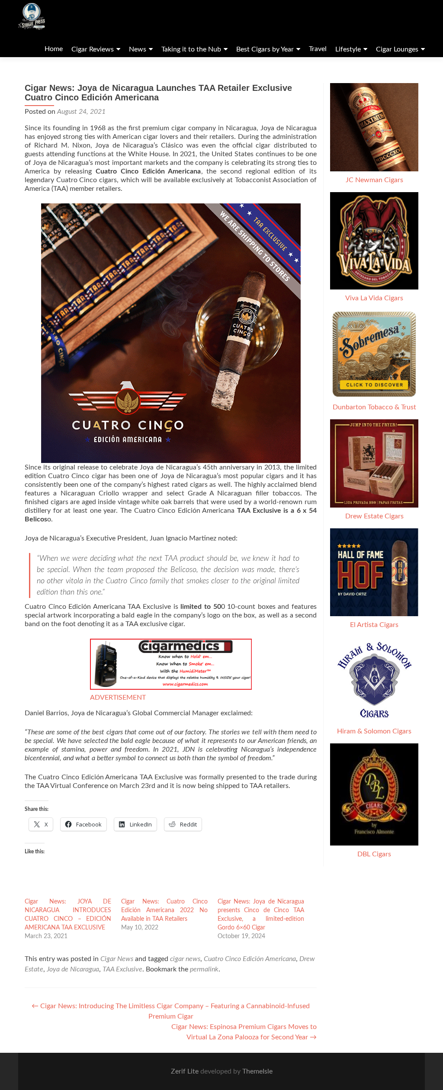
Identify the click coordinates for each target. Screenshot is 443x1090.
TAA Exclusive (122, 969)
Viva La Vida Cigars (374, 298)
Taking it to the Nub (191, 49)
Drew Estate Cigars (374, 516)
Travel (318, 48)
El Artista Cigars (374, 624)
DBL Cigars (374, 854)
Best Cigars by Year (265, 49)
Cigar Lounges (397, 49)
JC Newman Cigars (374, 180)
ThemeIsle (257, 1071)
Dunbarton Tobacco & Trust (374, 407)
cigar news (185, 958)
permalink (204, 969)
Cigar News (116, 958)
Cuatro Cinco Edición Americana (250, 958)
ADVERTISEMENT (118, 697)
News (137, 49)
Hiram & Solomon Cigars (374, 731)
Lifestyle (348, 49)
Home (54, 48)
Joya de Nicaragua (73, 969)
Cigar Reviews (92, 49)
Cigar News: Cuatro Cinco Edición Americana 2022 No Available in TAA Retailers (164, 910)
